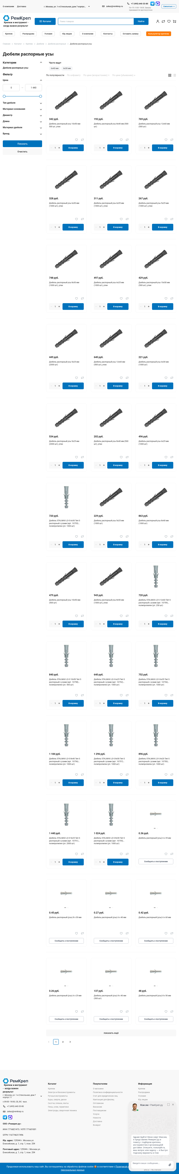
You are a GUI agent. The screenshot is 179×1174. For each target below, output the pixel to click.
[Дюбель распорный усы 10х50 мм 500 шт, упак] (66, 100)
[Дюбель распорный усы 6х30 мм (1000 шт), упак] (66, 179)
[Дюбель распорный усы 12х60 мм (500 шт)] (156, 100)
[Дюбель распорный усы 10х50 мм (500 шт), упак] (156, 259)
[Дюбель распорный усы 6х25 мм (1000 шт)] (156, 417)
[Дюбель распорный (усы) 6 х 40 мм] (111, 894)
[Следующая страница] (70, 1042)
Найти (141, 21)
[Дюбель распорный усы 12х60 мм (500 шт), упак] (111, 338)
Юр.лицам (67, 34)
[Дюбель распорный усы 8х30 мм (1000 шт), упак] (66, 259)
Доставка (21, 6)
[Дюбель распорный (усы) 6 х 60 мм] (156, 894)
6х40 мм (54, 68)
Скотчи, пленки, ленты (58, 1103)
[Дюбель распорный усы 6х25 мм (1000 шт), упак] (111, 259)
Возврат (97, 1125)
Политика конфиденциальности (108, 1092)
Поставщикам (99, 1110)
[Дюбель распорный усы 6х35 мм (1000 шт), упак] (111, 179)
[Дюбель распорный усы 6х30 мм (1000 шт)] (156, 338)
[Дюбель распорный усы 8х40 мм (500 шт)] (111, 100)
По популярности (55, 75)
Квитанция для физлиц (103, 1099)
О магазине (98, 1089)
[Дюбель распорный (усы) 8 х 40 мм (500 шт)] (111, 972)
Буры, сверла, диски (57, 1099)
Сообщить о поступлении (156, 861)
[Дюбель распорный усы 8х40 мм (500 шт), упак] (111, 417)
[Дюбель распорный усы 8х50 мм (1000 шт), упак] (111, 576)
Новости (97, 1118)
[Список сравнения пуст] (163, 21)
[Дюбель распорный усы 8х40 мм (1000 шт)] (156, 497)
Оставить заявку (130, 34)
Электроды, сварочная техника (62, 1110)
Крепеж (8, 34)
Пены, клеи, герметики (58, 1107)
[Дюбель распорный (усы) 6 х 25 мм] (66, 972)
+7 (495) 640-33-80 (139, 4)
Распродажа (28, 34)
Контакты (108, 34)
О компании (8, 6)
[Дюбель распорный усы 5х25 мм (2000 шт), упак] (66, 417)
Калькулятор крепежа (158, 34)
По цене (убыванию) (123, 75)
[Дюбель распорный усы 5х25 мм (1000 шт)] (111, 497)
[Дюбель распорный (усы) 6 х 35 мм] (156, 814)
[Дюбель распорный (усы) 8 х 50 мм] (156, 972)
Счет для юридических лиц (105, 1096)
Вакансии (97, 1107)
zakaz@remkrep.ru (114, 6)
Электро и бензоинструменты (61, 1092)
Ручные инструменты (58, 1096)
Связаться (167, 6)
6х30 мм (67, 68)
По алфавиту (74, 75)
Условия (48, 34)
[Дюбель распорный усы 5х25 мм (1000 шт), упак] (156, 179)
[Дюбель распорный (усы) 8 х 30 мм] (66, 894)
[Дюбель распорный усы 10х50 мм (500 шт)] (66, 576)
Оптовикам (98, 1103)
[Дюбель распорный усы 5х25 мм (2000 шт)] (66, 338)
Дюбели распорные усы (15, 67)
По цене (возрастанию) (95, 75)
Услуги (96, 1114)
